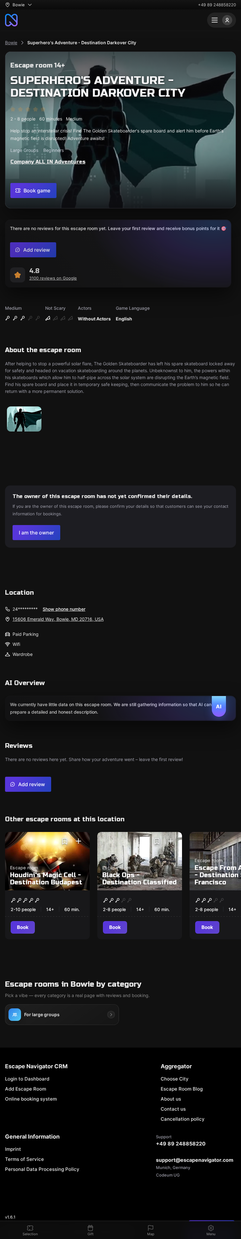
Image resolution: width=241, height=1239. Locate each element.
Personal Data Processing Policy (42, 1169)
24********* (25, 609)
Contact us (173, 1109)
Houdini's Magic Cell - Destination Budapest (46, 878)
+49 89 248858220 (217, 4)
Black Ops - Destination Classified (139, 878)
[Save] (64, 841)
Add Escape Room (25, 1089)
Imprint (13, 1149)
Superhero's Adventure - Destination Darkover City (81, 42)
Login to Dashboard (27, 1079)
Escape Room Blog (182, 1089)
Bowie (11, 42)
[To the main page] (11, 20)
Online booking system (31, 1099)
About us (171, 1099)
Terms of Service (24, 1159)
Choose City (175, 1079)
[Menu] (221, 20)
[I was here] (78, 841)
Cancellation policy (183, 1119)
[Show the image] (24, 419)
